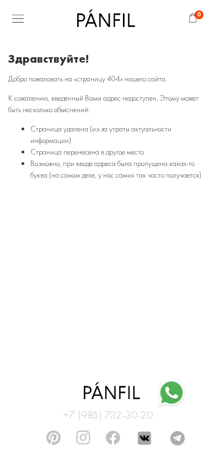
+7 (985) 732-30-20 (108, 412)
